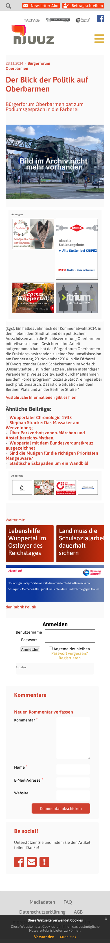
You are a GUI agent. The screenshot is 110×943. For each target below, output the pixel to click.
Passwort (29, 640)
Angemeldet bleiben (72, 649)
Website (21, 793)
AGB (78, 912)
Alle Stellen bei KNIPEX (78, 250)
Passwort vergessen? (69, 653)
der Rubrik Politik (21, 607)
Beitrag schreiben (87, 5)
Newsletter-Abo (44, 5)
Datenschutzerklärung (42, 912)
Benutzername (29, 632)
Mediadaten (42, 902)
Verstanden (44, 937)
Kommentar (26, 720)
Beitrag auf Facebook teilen (19, 862)
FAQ (67, 902)
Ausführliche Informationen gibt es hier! (41, 397)
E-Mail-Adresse (28, 780)
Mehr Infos (68, 937)
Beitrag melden (44, 862)
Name (20, 767)
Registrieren (70, 658)
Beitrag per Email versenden (32, 862)
